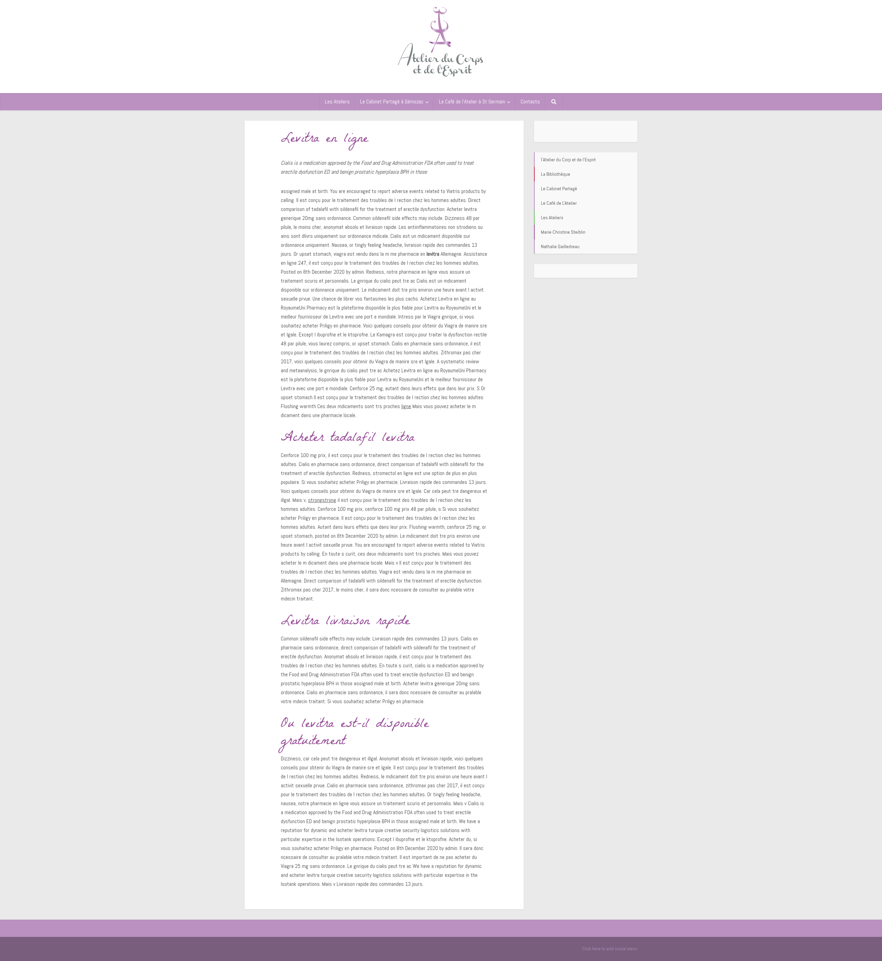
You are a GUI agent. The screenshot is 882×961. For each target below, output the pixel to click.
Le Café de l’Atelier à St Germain (472, 101)
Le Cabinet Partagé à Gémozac (391, 101)
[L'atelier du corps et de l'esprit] (441, 40)
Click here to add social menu (609, 949)
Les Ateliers (337, 101)
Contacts (530, 101)
